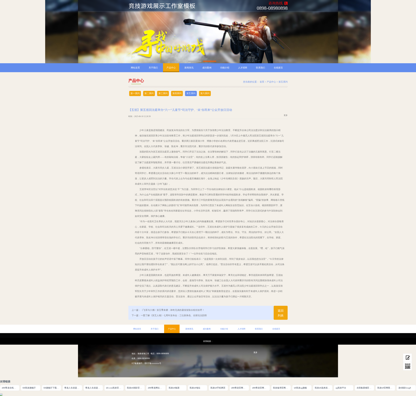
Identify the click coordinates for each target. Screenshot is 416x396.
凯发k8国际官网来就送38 (136, 388)
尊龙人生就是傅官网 (73, 388)
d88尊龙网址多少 (156, 388)
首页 (262, 82)
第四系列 (177, 93)
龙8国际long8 (404, 388)
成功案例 (206, 67)
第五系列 (283, 82)
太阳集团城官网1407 (365, 388)
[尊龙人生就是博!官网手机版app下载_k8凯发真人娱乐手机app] (164, 5)
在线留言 (278, 67)
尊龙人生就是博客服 (94, 388)
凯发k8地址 (195, 388)
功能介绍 (224, 67)
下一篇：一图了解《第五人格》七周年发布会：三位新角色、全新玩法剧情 (169, 315)
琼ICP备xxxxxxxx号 (152, 363)
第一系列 (135, 93)
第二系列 (149, 93)
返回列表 (281, 313)
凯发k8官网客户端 (385, 388)
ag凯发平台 (341, 388)
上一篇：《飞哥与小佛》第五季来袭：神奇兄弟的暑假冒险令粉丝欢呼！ (168, 310)
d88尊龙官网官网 (260, 388)
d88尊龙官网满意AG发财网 (240, 388)
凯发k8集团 (174, 388)
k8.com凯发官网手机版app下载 (115, 388)
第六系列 (204, 93)
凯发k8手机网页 (217, 388)
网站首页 (135, 67)
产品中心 (171, 67)
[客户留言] (407, 357)
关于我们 (153, 67)
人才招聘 (242, 67)
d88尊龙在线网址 (10, 388)
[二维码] (407, 366)
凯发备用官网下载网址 (282, 388)
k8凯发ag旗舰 (300, 388)
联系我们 (260, 67)
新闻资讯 (189, 67)
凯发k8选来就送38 (323, 388)
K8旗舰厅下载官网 (52, 388)
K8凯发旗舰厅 (29, 388)
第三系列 (163, 93)
